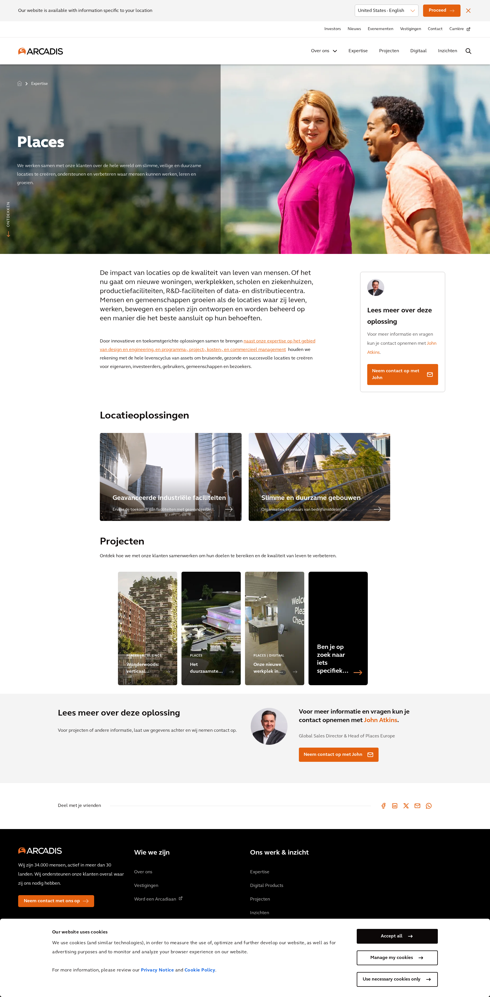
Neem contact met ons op (52, 901)
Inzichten (447, 51)
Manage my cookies (391, 958)
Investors (332, 29)
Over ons (320, 51)
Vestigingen (410, 29)
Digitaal (418, 51)
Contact (435, 29)
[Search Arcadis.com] (468, 51)
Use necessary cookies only (392, 979)
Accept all (391, 936)
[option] (245, 157)
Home (19, 83)
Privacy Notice (157, 970)
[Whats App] (428, 805)
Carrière (456, 29)
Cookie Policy (200, 970)
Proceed (437, 10)
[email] (417, 805)
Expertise (358, 51)
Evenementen (380, 29)
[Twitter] (406, 805)
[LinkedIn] (394, 805)
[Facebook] (383, 805)
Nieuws (354, 29)
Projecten (389, 51)
